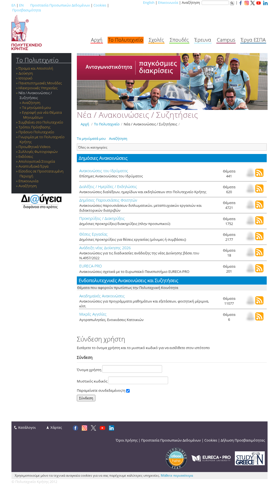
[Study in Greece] (250, 457)
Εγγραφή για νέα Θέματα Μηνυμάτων (42, 115)
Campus (226, 39)
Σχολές (156, 39)
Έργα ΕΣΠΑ (253, 39)
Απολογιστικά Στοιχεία (37, 161)
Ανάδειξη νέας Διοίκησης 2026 (105, 247)
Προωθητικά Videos (34, 146)
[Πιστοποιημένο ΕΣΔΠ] (176, 457)
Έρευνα (203, 39)
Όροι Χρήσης (127, 440)
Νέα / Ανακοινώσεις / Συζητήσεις (35, 95)
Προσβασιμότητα (26, 10)
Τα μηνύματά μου (36, 107)
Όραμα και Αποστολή (36, 68)
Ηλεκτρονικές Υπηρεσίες (38, 87)
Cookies (99, 5)
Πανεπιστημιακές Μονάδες (40, 83)
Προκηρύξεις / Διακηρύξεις (102, 218)
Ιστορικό (25, 78)
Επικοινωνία (168, 2)
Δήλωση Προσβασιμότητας (243, 440)
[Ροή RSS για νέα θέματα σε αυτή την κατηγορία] (259, 175)
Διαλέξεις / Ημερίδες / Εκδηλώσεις (108, 186)
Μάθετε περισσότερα (177, 475)
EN (21, 5)
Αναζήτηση (31, 102)
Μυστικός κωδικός (92, 381)
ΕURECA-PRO (90, 266)
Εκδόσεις (26, 156)
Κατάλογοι (27, 427)
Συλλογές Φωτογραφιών (38, 151)
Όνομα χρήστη (89, 369)
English (148, 2)
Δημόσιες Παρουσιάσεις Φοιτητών (108, 200)
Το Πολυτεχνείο (125, 39)
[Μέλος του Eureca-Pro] (211, 457)
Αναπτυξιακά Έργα (33, 166)
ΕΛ (13, 5)
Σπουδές (179, 39)
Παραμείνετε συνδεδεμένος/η (101, 390)
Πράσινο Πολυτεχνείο (36, 132)
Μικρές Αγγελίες (93, 314)
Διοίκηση (26, 73)
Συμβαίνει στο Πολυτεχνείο (41, 122)
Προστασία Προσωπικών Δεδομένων (60, 5)
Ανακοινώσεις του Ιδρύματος (103, 170)
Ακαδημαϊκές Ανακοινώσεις (102, 295)
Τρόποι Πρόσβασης (34, 127)
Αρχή (96, 39)
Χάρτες (56, 427)
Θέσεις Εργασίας (93, 234)
